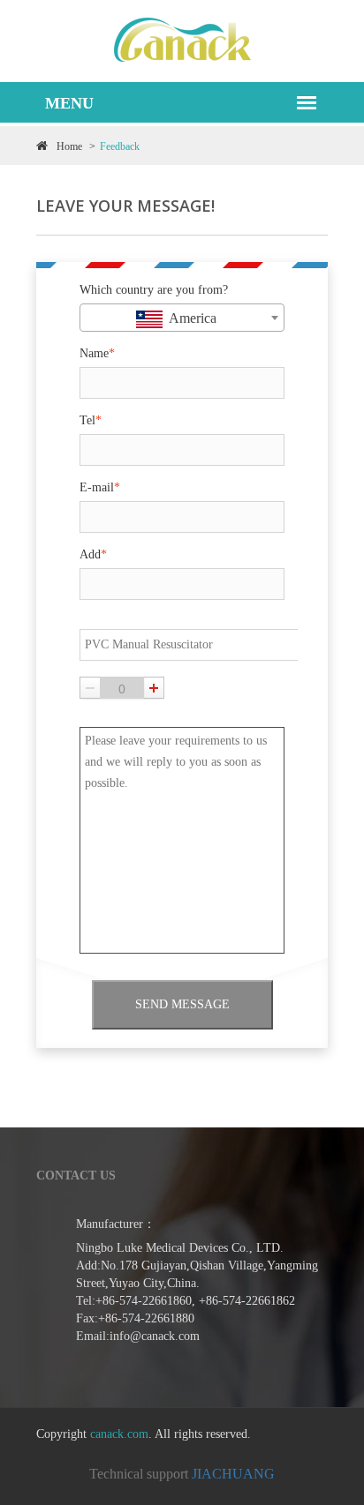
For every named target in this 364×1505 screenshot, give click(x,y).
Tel (91, 420)
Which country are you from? (154, 289)
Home (69, 146)
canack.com (119, 1434)
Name (97, 353)
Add (93, 554)
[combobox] (182, 317)
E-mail (100, 487)
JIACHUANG (233, 1473)
